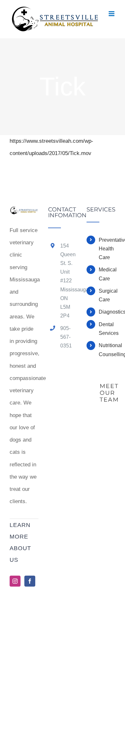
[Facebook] (29, 581)
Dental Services (107, 329)
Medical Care (107, 274)
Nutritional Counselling (107, 350)
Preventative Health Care (107, 248)
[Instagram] (15, 581)
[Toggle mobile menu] (112, 13)
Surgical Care (107, 295)
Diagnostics (107, 312)
